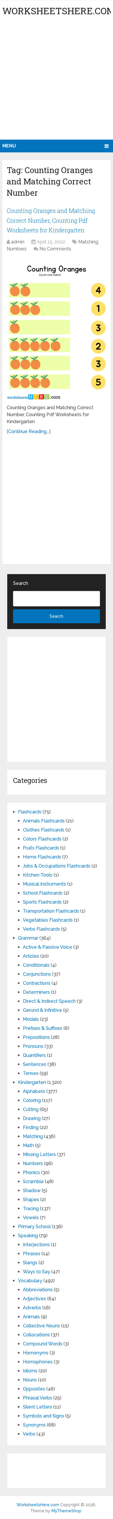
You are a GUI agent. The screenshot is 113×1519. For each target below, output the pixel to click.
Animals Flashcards (44, 821)
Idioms (30, 1371)
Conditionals (36, 965)
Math (28, 1145)
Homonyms (35, 1353)
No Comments (55, 249)
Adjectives (34, 1298)
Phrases (31, 1253)
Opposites (34, 1389)
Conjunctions (37, 974)
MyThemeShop (66, 1511)
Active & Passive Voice (47, 947)
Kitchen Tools (37, 875)
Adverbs (32, 1307)
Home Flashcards (42, 857)
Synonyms (34, 1425)
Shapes (31, 1199)
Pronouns (33, 1046)
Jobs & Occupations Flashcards (56, 866)
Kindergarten (32, 1082)
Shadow (32, 1190)
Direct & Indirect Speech (49, 1001)
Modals (31, 1019)
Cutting (31, 1109)
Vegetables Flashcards (48, 920)
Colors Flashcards (42, 839)
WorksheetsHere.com (38, 1504)
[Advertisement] (56, 80)
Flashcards (29, 812)
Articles (31, 956)
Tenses (31, 1073)
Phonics (31, 1172)
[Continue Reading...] (28, 431)
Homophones (38, 1362)
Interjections (36, 1244)
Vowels (31, 1217)
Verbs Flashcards (41, 929)
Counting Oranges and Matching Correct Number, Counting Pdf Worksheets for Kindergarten (51, 220)
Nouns (30, 1380)
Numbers (17, 249)
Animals (31, 1316)
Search (20, 583)
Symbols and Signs (43, 1416)
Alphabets (34, 1091)
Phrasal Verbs (37, 1398)
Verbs (29, 1434)
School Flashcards (43, 893)
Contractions (36, 983)
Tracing (31, 1208)
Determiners (36, 992)
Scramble (33, 1181)
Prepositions (36, 1037)
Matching (88, 242)
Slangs (30, 1262)
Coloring (32, 1100)
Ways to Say (36, 1271)
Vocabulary (30, 1280)
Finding (31, 1127)
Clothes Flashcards (43, 830)
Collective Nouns (41, 1326)
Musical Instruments (44, 884)
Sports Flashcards (42, 902)
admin (17, 242)
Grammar (28, 938)
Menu (9, 146)
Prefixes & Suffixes (42, 1028)
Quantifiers (34, 1055)
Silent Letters (37, 1407)
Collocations (36, 1335)
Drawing (32, 1118)
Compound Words (42, 1344)
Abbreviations (38, 1289)
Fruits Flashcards (41, 848)
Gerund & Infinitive (42, 1010)
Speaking (28, 1235)
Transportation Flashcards (51, 911)
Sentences (34, 1064)
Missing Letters (39, 1154)
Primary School (34, 1226)
